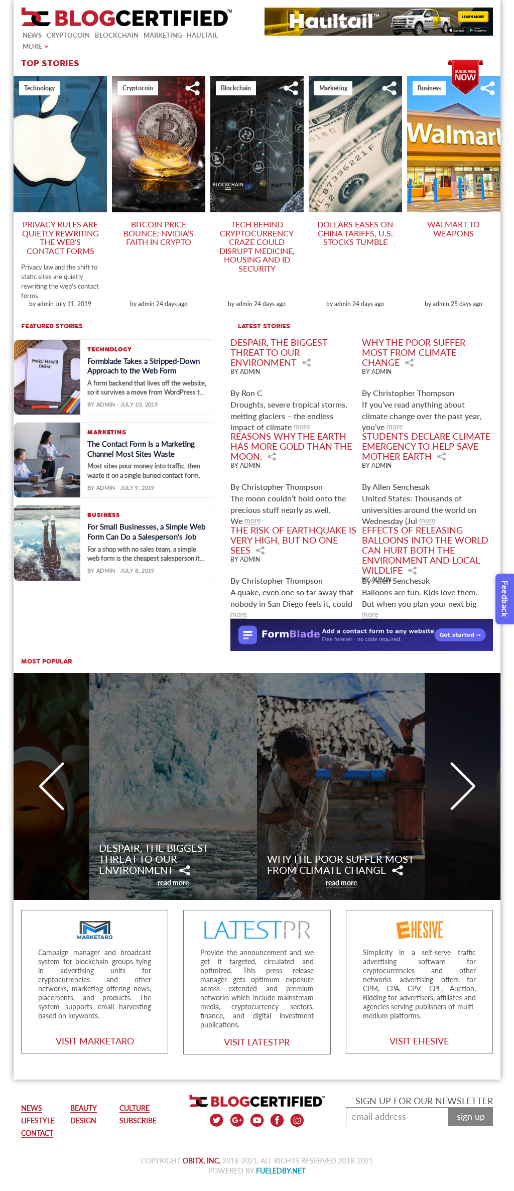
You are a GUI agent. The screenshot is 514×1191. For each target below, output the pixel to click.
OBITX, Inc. (201, 1160)
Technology (39, 88)
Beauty (83, 1108)
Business (429, 88)
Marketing (163, 35)
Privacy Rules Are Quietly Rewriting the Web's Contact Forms (60, 237)
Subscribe (465, 63)
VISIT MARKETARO (95, 1040)
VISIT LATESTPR (257, 1041)
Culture (134, 1108)
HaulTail (202, 35)
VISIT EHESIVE (419, 1040)
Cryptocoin (68, 35)
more (302, 426)
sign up (471, 1116)
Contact (37, 1133)
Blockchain (117, 35)
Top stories (50, 64)
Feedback (504, 599)
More (32, 46)
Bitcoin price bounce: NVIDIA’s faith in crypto (158, 232)
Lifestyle (38, 1120)
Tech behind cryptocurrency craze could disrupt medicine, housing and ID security (257, 246)
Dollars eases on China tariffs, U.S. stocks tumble (355, 232)
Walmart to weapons (453, 228)
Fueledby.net (281, 1170)
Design (83, 1120)
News (32, 35)
